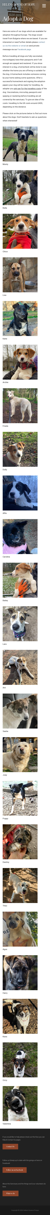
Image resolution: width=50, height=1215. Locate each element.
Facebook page (24, 49)
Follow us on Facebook (14, 1170)
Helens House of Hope (18, 4)
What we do (10, 1193)
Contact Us (10, 1146)
